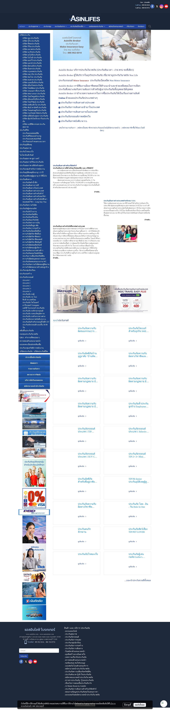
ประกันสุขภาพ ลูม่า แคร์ (29, 158)
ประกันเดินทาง (60, 26)
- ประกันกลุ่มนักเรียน (72, 643)
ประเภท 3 (26, 286)
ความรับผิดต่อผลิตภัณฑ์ (32, 245)
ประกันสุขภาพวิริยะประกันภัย (31, 162)
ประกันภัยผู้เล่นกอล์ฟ (28, 208)
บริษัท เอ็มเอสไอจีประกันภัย (34, 99)
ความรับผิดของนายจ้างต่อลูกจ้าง (36, 267)
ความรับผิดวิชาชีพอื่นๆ (32, 234)
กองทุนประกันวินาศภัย (29, 334)
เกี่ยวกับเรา (130, 26)
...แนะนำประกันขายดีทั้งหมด (138, 580)
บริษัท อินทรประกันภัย (31, 69)
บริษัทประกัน (25, 35)
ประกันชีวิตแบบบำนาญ (32, 136)
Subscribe (23, 656)
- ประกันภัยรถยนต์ (71, 637)
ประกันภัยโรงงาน (30, 212)
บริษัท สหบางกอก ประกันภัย (34, 94)
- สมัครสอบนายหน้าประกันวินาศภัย (78, 677)
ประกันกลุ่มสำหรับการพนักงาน (32, 169)
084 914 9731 (50, 642)
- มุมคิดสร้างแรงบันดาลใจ (74, 654)
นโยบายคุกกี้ (40, 706)
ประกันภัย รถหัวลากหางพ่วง (34, 316)
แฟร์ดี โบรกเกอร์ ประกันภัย (33, 308)
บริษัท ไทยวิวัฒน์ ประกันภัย (33, 102)
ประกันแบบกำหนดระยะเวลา (34, 141)
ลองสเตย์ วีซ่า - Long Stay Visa (34, 202)
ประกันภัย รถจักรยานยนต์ (33, 311)
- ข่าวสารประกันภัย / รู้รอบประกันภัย (79, 680)
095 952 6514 (146, 5)
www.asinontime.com (47, 634)
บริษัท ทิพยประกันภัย (31, 44)
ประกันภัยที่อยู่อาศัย (30, 225)
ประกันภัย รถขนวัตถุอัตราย (34, 314)
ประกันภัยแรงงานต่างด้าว (33, 250)
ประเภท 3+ (27, 291)
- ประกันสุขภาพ (70, 634)
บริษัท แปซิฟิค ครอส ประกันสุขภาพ (34, 125)
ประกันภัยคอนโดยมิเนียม (33, 253)
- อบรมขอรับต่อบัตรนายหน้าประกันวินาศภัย (82, 695)
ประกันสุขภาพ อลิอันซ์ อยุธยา (32, 165)
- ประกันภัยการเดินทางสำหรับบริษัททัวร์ (80, 689)
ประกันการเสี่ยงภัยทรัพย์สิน (34, 256)
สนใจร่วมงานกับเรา (68, 128)
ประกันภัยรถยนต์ (26, 277)
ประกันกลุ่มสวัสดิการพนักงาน (32, 348)
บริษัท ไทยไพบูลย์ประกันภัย (34, 96)
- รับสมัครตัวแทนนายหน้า (74, 651)
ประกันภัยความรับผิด (28, 205)
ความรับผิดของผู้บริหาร (32, 248)
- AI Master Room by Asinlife (75, 686)
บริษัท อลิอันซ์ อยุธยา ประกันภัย (35, 116)
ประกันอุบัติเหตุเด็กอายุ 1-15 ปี (31, 172)
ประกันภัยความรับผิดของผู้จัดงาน (36, 264)
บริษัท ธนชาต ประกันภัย (32, 80)
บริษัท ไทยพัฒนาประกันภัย (33, 88)
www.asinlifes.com (32, 634)
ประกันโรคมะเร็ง (27, 152)
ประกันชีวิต (24, 130)
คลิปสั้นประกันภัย (27, 331)
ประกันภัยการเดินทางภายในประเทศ (79, 112)
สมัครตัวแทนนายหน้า (116, 26)
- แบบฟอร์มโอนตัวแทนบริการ (76, 666)
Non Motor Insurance (120, 80)
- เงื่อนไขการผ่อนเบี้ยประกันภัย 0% (78, 683)
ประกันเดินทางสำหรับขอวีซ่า (34, 196)
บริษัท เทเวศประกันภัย (31, 49)
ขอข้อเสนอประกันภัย (96, 26)
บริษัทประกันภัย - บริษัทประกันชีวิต (34, 351)
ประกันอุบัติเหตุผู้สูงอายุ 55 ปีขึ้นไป (33, 176)
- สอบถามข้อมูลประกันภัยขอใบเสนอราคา (81, 692)
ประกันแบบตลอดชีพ (31, 133)
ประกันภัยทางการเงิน (31, 223)
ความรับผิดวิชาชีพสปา (32, 237)
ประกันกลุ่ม (47, 26)
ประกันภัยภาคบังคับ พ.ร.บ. (74, 121)
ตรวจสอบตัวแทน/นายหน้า (30, 341)
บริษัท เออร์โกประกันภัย (32, 60)
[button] (149, 26)
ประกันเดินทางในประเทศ (33, 188)
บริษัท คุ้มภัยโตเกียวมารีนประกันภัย (36, 120)
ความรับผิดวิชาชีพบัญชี (32, 242)
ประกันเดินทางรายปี (31, 185)
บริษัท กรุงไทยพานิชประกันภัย (35, 113)
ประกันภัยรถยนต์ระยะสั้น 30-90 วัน (35, 326)
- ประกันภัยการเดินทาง (73, 648)
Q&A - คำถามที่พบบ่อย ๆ (30, 337)
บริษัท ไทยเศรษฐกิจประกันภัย (34, 110)
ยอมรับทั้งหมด (140, 705)
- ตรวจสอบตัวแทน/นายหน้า (75, 660)
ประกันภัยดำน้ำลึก (30, 182)
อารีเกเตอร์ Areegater (31, 305)
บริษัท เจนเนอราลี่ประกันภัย (34, 91)
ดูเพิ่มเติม (81, 341)
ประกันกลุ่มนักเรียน (27, 270)
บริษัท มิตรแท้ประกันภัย (32, 66)
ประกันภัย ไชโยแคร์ (31, 302)
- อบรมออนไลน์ (70, 631)
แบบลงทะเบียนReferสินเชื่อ (30, 344)
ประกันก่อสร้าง (26, 274)
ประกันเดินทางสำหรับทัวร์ (33, 193)
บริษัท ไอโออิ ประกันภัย (32, 58)
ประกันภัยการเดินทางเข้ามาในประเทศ (80, 107)
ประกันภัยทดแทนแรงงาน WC (34, 261)
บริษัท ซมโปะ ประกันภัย (32, 77)
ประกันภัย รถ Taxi (30, 297)
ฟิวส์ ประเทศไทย (29, 300)
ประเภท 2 (26, 283)
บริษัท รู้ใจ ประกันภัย (31, 41)
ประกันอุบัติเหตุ (26, 145)
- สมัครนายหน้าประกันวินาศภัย (76, 669)
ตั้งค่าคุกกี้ (127, 705)
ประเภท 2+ (27, 289)
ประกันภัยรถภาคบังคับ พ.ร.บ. (34, 319)
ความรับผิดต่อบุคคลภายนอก (34, 259)
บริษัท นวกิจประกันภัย (31, 52)
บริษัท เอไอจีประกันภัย (32, 55)
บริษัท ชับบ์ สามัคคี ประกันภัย (34, 107)
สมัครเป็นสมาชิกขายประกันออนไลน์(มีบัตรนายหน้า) (99, 128)
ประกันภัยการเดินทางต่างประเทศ (77, 102)
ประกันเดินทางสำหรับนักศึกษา (35, 199)
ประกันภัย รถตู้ (28, 294)
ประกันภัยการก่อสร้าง (31, 228)
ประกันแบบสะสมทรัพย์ (32, 139)
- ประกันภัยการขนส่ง (72, 640)
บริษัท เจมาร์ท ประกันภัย (32, 74)
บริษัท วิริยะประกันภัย (31, 46)
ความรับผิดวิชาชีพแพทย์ (32, 239)
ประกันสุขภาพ (34, 26)
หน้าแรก (22, 26)
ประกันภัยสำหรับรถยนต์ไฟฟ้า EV (36, 322)
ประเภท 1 (26, 280)
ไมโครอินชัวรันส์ (26, 155)
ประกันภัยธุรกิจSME (31, 220)
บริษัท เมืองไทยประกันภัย (33, 85)
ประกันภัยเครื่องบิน (30, 217)
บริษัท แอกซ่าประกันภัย (32, 63)
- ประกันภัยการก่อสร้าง (73, 646)
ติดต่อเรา (141, 26)
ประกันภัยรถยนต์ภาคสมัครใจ (76, 116)
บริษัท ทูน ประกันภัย (31, 38)
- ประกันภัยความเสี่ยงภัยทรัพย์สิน (77, 672)
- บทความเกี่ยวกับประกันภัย (75, 657)
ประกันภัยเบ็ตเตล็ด (77, 26)
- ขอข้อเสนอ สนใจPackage (74, 663)
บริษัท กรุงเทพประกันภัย (32, 71)
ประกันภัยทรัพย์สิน (30, 214)
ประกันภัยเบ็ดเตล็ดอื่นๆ (32, 231)
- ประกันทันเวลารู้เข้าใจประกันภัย (77, 674)
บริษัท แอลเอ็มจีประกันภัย (33, 82)
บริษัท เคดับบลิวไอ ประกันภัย (34, 105)
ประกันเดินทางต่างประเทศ (33, 191)
